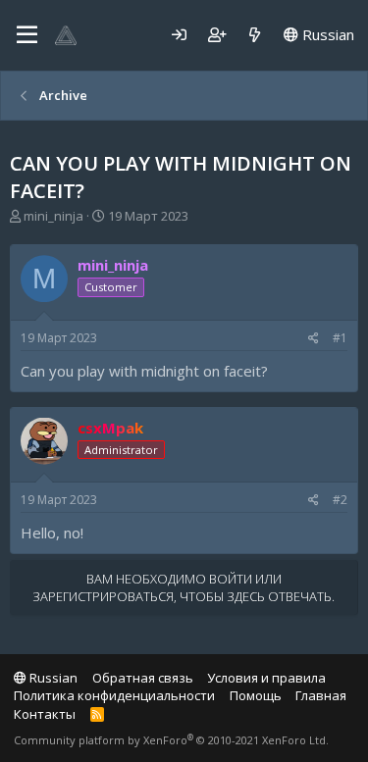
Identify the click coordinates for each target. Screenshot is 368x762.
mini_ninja (53, 216)
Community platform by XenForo (171, 740)
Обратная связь (142, 677)
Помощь (256, 695)
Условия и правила (266, 677)
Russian (326, 34)
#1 (340, 338)
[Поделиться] (313, 339)
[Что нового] (255, 35)
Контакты (45, 714)
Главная (320, 695)
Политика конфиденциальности (114, 695)
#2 (340, 499)
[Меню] (27, 35)
